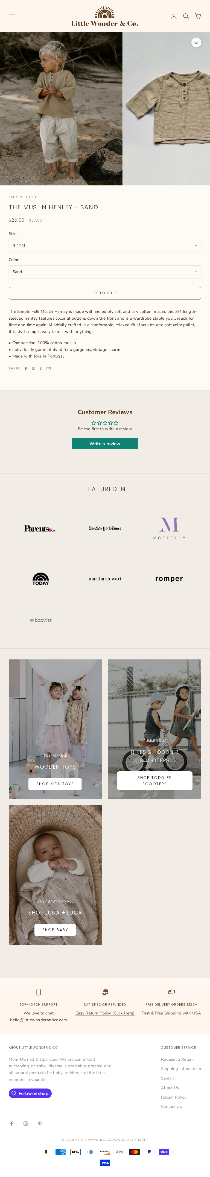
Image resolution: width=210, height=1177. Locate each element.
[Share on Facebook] (26, 368)
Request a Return (177, 1059)
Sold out (105, 293)
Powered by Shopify (130, 1140)
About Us (170, 1087)
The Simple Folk (23, 197)
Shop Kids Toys (55, 784)
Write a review (104, 444)
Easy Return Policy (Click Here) (105, 1013)
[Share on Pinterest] (41, 368)
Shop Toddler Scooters (155, 781)
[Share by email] (48, 368)
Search (167, 1078)
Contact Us (171, 1106)
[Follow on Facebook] (11, 1123)
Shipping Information (181, 1068)
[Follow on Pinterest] (40, 1123)
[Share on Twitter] (33, 368)
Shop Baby (55, 930)
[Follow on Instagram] (25, 1123)
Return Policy (173, 1097)
